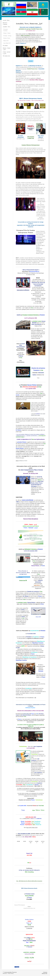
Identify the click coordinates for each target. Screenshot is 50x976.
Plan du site (14, 972)
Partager (17, 966)
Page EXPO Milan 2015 (31, 827)
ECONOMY (30, 842)
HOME (18, 841)
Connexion (45, 972)
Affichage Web (44, 973)
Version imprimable (8, 972)
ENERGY (36, 842)
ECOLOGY (42, 842)
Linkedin (30, 61)
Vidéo (38, 377)
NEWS (24, 841)
